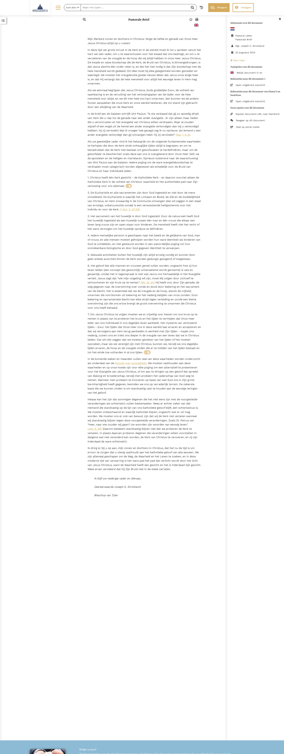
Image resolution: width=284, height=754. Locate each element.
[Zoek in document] (84, 19)
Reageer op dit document (250, 120)
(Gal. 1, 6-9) (183, 134)
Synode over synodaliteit (130, 363)
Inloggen (246, 7)
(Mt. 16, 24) (148, 282)
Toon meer (238, 60)
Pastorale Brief (138, 19)
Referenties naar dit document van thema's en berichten (255, 93)
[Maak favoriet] (190, 19)
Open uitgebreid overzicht (250, 85)
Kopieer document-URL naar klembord (257, 114)
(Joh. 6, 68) (95, 428)
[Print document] (196, 19)
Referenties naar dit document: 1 (247, 78)
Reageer (222, 7)
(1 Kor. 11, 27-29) (130, 209)
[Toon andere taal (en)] (196, 25)
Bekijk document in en (249, 72)
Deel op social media (248, 127)
